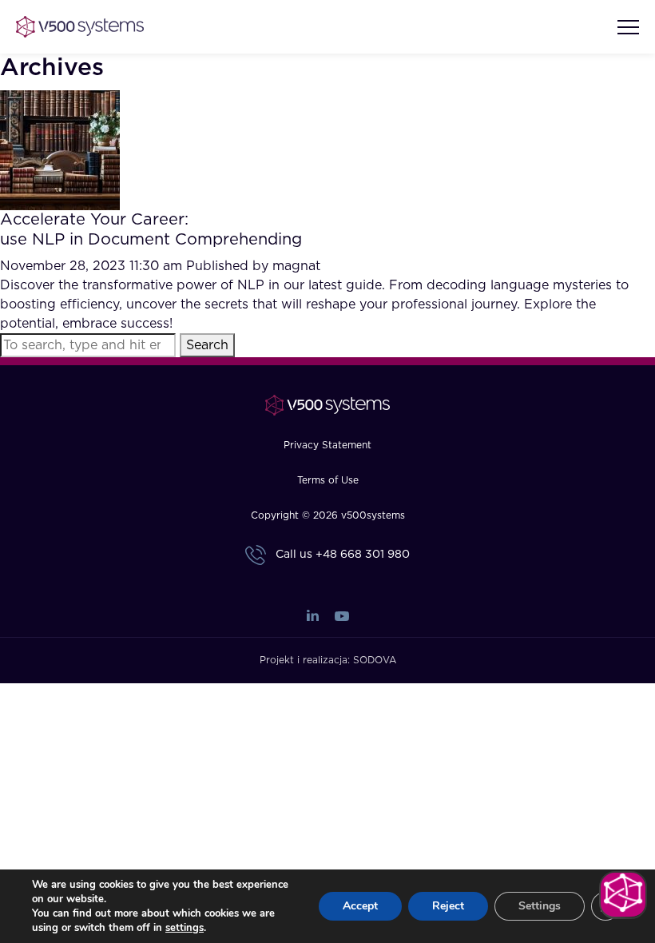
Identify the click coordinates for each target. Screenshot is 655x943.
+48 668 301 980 (363, 554)
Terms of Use (328, 480)
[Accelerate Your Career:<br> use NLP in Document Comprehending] (60, 149)
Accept (360, 905)
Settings (539, 905)
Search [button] (207, 345)
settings (184, 928)
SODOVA (374, 660)
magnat (296, 266)
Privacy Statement (327, 445)
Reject (448, 905)
